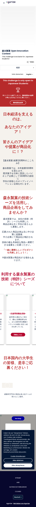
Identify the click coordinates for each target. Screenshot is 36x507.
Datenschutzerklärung (18, 487)
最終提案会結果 (18, 103)
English (29, 74)
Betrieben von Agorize (22, 503)
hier (7, 450)
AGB (18, 482)
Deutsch (17, 497)
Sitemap (18, 478)
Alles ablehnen (18, 460)
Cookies (18, 491)
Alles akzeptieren (18, 465)
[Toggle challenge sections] (18, 67)
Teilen (30, 62)
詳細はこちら (18, 335)
